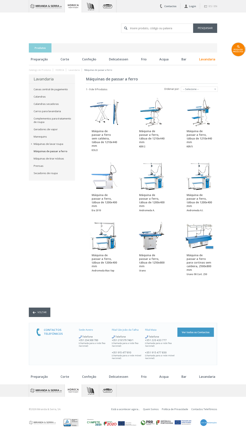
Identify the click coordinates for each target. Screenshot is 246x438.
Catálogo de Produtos (40, 69)
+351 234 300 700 (88, 340)
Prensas (38, 166)
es (210, 6)
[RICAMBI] (90, 6)
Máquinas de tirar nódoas (49, 158)
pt (205, 6)
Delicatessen (118, 59)
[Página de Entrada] (47, 6)
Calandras (40, 96)
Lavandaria (207, 59)
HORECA (60, 69)
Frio (144, 59)
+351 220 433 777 (156, 340)
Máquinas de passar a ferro (98, 69)
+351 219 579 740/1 (122, 340)
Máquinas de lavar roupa (48, 144)
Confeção (89, 59)
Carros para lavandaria (47, 111)
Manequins (40, 136)
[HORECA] (73, 6)
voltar (42, 312)
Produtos (40, 48)
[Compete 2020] (111, 422)
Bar (183, 59)
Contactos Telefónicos (204, 409)
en (215, 6)
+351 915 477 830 (156, 352)
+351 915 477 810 (121, 352)
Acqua (164, 59)
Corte (65, 59)
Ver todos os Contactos (195, 332)
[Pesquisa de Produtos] (238, 49)
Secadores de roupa (46, 173)
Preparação (39, 59)
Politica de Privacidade (175, 409)
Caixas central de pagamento (51, 89)
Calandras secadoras (46, 104)
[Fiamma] (107, 6)
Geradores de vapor (46, 129)
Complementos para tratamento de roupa (52, 120)
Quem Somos (151, 409)
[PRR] (165, 422)
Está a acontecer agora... (125, 409)
